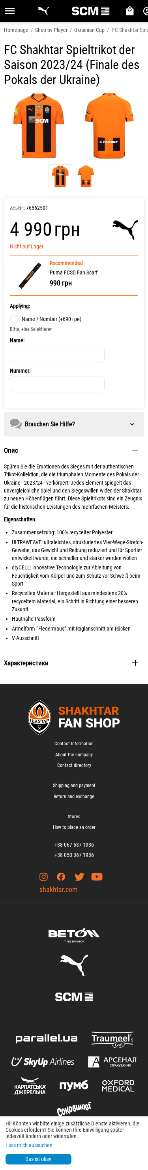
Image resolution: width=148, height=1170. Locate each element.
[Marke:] (125, 230)
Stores (74, 816)
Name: (17, 340)
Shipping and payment (74, 785)
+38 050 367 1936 (74, 855)
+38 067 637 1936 (74, 845)
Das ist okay (38, 1159)
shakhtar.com (58, 889)
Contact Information (74, 743)
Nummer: (20, 371)
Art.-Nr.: (17, 208)
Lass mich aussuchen (29, 1145)
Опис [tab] (11, 450)
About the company (74, 755)
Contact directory (74, 765)
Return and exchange (74, 796)
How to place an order (74, 827)
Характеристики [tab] (26, 663)
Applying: (20, 306)
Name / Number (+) (51, 319)
